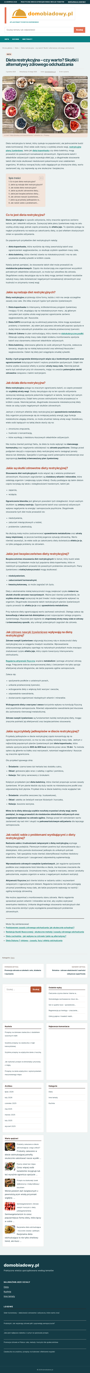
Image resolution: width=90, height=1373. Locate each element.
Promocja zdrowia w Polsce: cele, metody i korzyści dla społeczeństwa (31, 1342)
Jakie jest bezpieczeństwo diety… (24, 194)
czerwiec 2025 (10, 1103)
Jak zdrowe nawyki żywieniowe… (25, 197)
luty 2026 (8, 1097)
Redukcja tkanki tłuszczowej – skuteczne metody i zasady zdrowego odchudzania (45, 932)
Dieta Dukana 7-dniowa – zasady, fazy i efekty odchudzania (34, 940)
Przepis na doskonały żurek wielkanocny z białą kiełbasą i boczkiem (28, 1183)
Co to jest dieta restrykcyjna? (23, 181)
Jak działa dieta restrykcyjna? (23, 188)
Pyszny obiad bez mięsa (26, 1164)
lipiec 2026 (9, 1092)
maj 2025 (8, 1109)
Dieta (7, 39)
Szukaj (79, 30)
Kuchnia (15, 39)
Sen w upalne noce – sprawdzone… (62, 1005)
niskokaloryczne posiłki (72, 333)
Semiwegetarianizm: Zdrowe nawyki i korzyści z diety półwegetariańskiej (28, 1207)
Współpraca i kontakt (77, 2)
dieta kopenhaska (40, 150)
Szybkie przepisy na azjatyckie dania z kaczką (23, 1052)
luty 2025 (8, 1120)
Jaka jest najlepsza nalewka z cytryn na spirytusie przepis (26, 1333)
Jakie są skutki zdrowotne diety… (25, 190)
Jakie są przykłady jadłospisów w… (25, 200)
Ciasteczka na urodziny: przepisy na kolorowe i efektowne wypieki (29, 1352)
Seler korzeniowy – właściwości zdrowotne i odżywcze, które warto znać (32, 1313)
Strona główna (7, 48)
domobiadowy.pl (50, 72)
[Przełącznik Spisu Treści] (40, 178)
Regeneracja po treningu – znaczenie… (64, 1010)
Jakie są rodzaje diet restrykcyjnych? (26, 184)
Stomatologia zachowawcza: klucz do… (64, 999)
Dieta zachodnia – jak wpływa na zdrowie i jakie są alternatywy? (36, 936)
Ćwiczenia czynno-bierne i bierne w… (63, 993)
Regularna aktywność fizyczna (20, 661)
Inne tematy (27, 39)
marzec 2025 (10, 1115)
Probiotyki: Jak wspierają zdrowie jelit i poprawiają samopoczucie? (29, 1323)
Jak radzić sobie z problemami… (24, 203)
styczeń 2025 (10, 1126)
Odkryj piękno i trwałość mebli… (61, 1016)
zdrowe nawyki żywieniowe (29, 632)
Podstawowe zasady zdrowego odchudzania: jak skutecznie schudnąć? (40, 927)
